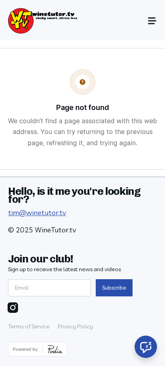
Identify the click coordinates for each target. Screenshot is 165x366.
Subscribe (114, 287)
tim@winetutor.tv (37, 212)
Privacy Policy (75, 326)
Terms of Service (29, 326)
